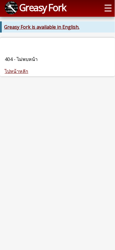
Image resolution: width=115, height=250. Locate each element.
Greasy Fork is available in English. (41, 27)
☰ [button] (108, 7)
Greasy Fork (42, 7)
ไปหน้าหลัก (16, 71)
